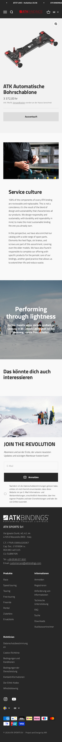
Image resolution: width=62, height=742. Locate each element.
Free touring (9, 596)
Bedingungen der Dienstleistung (11, 669)
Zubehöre (7, 613)
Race (5, 579)
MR (45, 732)
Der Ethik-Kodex (11, 682)
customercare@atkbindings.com (25, 563)
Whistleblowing (10, 688)
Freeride (7, 602)
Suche (37, 615)
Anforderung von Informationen (42, 592)
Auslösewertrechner (44, 626)
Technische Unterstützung (41, 602)
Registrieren (40, 585)
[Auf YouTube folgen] (14, 699)
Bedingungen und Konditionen (11, 660)
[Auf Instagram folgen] (5, 699)
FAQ (36, 609)
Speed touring (10, 585)
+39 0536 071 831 (16, 559)
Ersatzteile (8, 619)
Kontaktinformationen (13, 677)
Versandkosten (19, 102)
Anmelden (39, 579)
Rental (6, 608)
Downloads (39, 621)
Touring (6, 591)
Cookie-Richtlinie (11, 652)
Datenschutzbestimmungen (34, 485)
